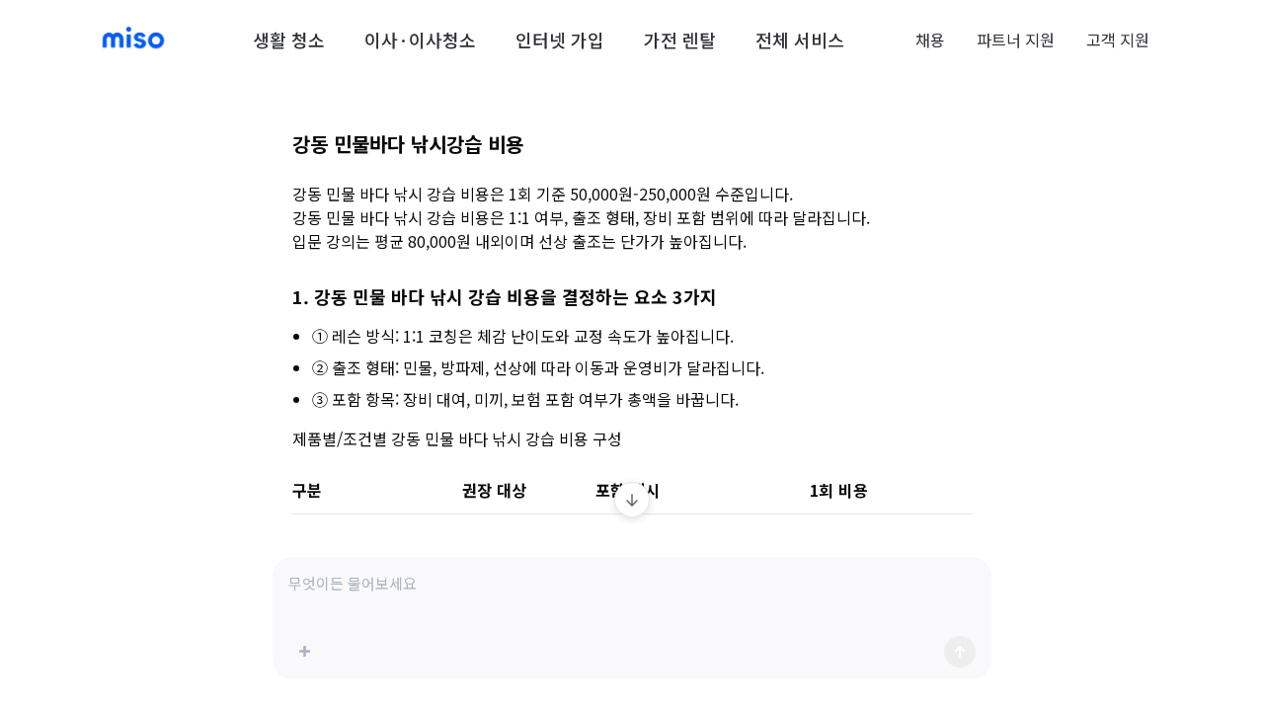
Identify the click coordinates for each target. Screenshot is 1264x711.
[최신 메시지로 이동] (632, 499)
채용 (930, 39)
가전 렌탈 (680, 39)
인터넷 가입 (559, 39)
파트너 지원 (1016, 39)
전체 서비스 (799, 39)
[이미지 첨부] (304, 652)
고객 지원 (1117, 39)
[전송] (960, 652)
